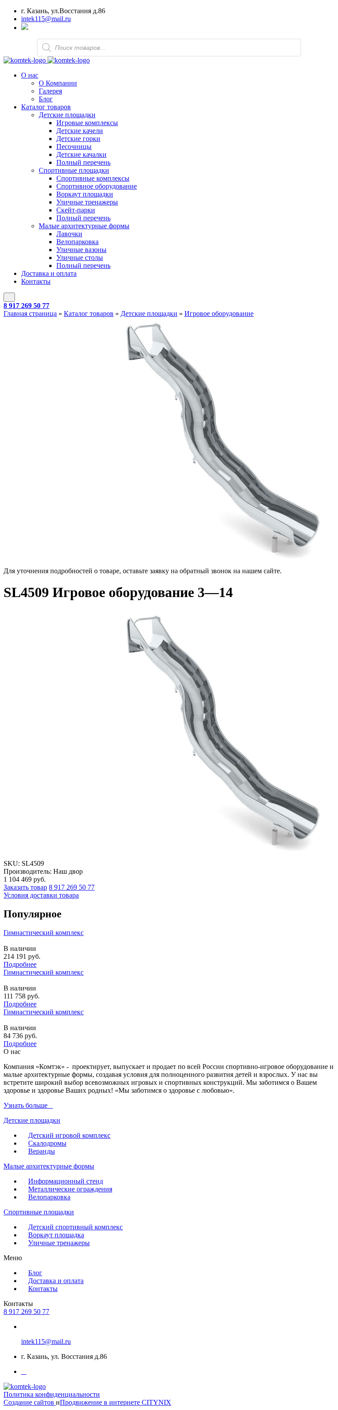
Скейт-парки (75, 210)
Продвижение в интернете (101, 1402)
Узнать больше (26, 1105)
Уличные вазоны (81, 249)
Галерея (50, 91)
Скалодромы (47, 1143)
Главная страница (30, 313)
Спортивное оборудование (96, 186)
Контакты (36, 281)
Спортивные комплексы (92, 178)
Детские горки (78, 138)
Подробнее (20, 964)
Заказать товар (25, 887)
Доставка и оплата (49, 273)
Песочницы (74, 146)
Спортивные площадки (74, 170)
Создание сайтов (30, 1402)
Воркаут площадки (84, 194)
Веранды (41, 1151)
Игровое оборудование (219, 313)
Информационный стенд (65, 1181)
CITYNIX (156, 1402)
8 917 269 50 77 (26, 305)
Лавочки (69, 233)
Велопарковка (77, 241)
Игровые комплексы (87, 122)
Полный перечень (83, 162)
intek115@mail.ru (46, 18)
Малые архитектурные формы (84, 226)
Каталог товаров (46, 107)
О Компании (58, 83)
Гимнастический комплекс (44, 932)
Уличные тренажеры (87, 202)
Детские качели (79, 130)
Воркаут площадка (56, 1235)
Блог (46, 99)
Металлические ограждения (70, 1189)
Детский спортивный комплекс (75, 1227)
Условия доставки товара (41, 895)
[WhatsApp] (24, 27)
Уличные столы (79, 257)
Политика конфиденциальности (52, 1394)
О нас (29, 75)
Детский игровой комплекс (69, 1135)
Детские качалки (81, 154)
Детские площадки (67, 115)
